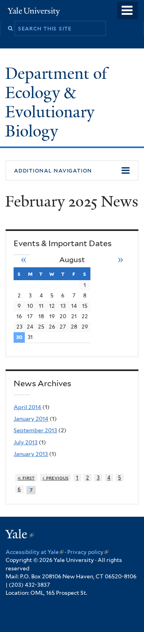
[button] (72, 170)
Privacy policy (87, 552)
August (72, 259)
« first (26, 478)
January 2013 (31, 454)
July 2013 (26, 442)
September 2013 (35, 430)
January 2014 (31, 418)
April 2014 (27, 407)
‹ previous (55, 478)
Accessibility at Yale (35, 552)
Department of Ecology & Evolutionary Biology (56, 102)
